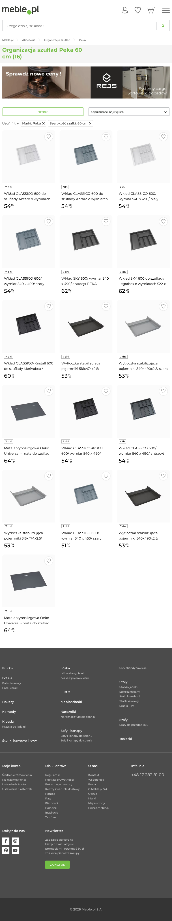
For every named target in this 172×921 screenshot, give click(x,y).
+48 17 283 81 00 (147, 775)
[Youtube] (15, 850)
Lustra (65, 692)
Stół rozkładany (129, 691)
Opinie (92, 793)
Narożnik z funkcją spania (78, 716)
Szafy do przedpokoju (133, 724)
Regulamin (52, 775)
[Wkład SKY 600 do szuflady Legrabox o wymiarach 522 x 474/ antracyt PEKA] (143, 241)
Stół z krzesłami (129, 696)
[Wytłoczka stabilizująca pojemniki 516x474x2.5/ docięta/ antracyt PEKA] (86, 326)
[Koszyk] (151, 10)
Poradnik (51, 808)
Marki (92, 798)
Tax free (50, 817)
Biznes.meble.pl (98, 808)
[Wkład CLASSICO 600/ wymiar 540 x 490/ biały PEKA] (143, 156)
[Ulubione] (138, 10)
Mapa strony (96, 803)
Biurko (7, 668)
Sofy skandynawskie (132, 668)
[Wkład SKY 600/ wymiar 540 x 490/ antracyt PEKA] (86, 241)
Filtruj (43, 112)
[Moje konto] (125, 10)
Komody (9, 712)
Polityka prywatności (59, 779)
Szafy (123, 720)
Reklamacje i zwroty (58, 784)
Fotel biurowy (11, 683)
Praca (92, 784)
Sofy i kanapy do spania (76, 740)
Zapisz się (57, 864)
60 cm (69, 123)
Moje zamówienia (14, 779)
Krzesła (8, 722)
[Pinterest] (5, 850)
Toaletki (125, 739)
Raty (48, 798)
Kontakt (93, 775)
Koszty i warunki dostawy (62, 789)
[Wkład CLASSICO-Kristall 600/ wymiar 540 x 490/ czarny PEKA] (86, 411)
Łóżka (65, 668)
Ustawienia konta (14, 784)
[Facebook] (5, 841)
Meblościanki (71, 702)
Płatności (51, 803)
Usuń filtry (10, 123)
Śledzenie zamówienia (17, 775)
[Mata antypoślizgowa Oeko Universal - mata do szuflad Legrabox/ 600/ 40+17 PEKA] (28, 411)
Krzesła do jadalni (14, 726)
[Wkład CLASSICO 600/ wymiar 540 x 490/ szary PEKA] (28, 241)
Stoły (123, 682)
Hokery (8, 702)
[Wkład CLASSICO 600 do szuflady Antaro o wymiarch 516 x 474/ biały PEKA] (28, 156)
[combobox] (129, 111)
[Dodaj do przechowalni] (49, 137)
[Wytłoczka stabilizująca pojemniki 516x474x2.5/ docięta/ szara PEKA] (28, 496)
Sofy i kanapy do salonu (76, 735)
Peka (31, 123)
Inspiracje (51, 812)
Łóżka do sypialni (72, 673)
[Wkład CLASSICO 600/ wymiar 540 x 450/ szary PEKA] (86, 496)
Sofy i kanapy (71, 731)
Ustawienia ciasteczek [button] (17, 789)
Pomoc (50, 793)
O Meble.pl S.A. (98, 789)
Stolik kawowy (129, 701)
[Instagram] (15, 841)
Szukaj (163, 25)
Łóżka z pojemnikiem (75, 678)
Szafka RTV (126, 705)
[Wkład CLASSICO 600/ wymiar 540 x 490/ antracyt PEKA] (143, 411)
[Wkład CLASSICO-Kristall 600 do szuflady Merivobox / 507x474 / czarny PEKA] (28, 326)
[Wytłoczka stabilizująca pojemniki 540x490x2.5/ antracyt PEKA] (143, 496)
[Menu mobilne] (166, 10)
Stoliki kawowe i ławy (19, 741)
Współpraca (96, 779)
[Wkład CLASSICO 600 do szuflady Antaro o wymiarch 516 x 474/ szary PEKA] (86, 156)
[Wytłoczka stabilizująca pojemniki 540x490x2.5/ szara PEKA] (143, 326)
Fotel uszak (9, 688)
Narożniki (68, 712)
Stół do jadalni (128, 687)
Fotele (7, 678)
